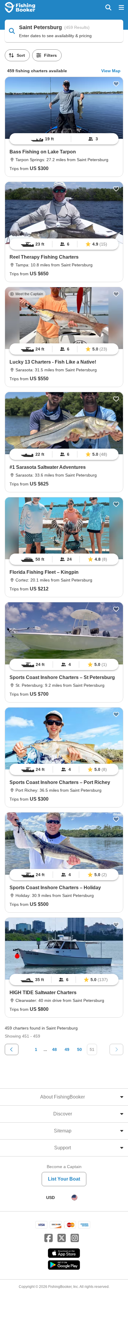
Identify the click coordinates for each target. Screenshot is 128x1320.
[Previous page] (11, 1049)
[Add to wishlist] (116, 84)
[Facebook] (48, 1238)
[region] (64, 138)
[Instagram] (75, 1238)
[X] (61, 1238)
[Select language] (74, 1197)
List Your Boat (64, 1178)
